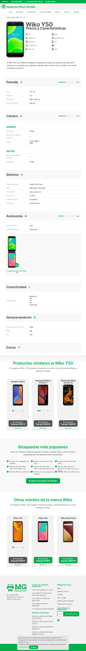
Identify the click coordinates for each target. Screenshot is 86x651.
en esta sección (23, 647)
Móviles (5, 1)
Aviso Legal (61, 598)
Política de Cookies (64, 604)
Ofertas (67, 12)
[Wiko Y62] (18, 531)
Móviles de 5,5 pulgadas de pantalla (44, 473)
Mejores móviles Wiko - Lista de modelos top (18, 467)
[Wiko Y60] (43, 531)
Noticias (76, 12)
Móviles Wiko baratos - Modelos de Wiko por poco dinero (68, 468)
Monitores (51, 1)
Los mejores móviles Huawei (43, 609)
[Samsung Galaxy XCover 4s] (68, 395)
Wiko (17, 17)
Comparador (31, 12)
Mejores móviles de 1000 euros (43, 462)
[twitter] (58, 620)
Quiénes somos (63, 591)
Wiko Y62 (17, 518)
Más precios (17, 428)
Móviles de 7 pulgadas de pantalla (19, 462)
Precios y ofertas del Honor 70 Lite (42, 622)
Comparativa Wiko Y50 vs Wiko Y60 (16, 272)
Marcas (57, 12)
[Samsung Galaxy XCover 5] (43, 395)
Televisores (17, 1)
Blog (59, 588)
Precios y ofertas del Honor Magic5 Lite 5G (42, 633)
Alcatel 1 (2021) (18, 381)
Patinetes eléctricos (35, 1)
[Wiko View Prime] (68, 531)
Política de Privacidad (65, 601)
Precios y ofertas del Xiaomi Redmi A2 (42, 628)
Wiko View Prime (68, 518)
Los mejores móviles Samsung (39, 604)
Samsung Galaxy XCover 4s (68, 381)
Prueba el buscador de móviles (43, 480)
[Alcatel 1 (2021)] (18, 395)
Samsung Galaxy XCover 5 (43, 381)
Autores (60, 595)
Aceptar (33, 647)
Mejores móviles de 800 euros (67, 462)
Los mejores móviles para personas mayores (41, 594)
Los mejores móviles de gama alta (41, 599)
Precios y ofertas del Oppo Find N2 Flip (42, 617)
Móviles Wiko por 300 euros (68, 472)
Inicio (10, 12)
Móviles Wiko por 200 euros (20, 472)
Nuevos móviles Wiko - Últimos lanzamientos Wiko (44, 467)
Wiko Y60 (43, 518)
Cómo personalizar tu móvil (42, 590)
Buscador (19, 12)
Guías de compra (45, 12)
